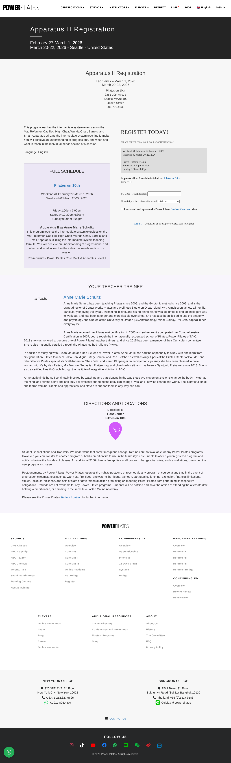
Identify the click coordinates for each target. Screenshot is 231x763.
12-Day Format (128, 563)
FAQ (148, 641)
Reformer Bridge (183, 569)
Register (70, 581)
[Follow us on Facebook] (105, 745)
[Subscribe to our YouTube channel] (94, 745)
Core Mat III (72, 563)
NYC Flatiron (18, 557)
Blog (41, 635)
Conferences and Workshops (110, 629)
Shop (95, 641)
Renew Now (180, 597)
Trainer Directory (102, 623)
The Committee (155, 635)
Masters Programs (103, 635)
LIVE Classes (19, 545)
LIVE (174, 7)
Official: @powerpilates (176, 702)
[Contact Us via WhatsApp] (9, 752)
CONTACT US (118, 718)
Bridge (123, 575)
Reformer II (180, 557)
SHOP (187, 7)
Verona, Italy (18, 569)
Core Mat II (71, 557)
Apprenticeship (128, 551)
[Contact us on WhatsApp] (115, 745)
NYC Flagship (19, 551)
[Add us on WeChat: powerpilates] (138, 745)
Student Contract (180, 209)
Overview (70, 545)
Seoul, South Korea (23, 575)
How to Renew (182, 591)
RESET (138, 223)
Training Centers (21, 581)
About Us (152, 623)
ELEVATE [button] (141, 7)
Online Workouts (48, 647)
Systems (124, 569)
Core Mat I (71, 551)
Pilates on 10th (172, 178)
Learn (41, 629)
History (150, 629)
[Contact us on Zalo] (159, 745)
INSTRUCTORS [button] (118, 7)
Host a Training (20, 587)
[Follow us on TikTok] (82, 745)
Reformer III (180, 563)
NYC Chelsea (19, 563)
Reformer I (179, 551)
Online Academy (75, 569)
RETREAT (160, 7)
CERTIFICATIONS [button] (71, 7)
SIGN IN (220, 7)
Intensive (124, 557)
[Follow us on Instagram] (72, 745)
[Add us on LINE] (126, 745)
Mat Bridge (71, 575)
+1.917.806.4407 (60, 702)
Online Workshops (49, 623)
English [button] (206, 7)
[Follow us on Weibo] (149, 745)
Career (42, 641)
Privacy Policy (155, 647)
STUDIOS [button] (96, 7)
